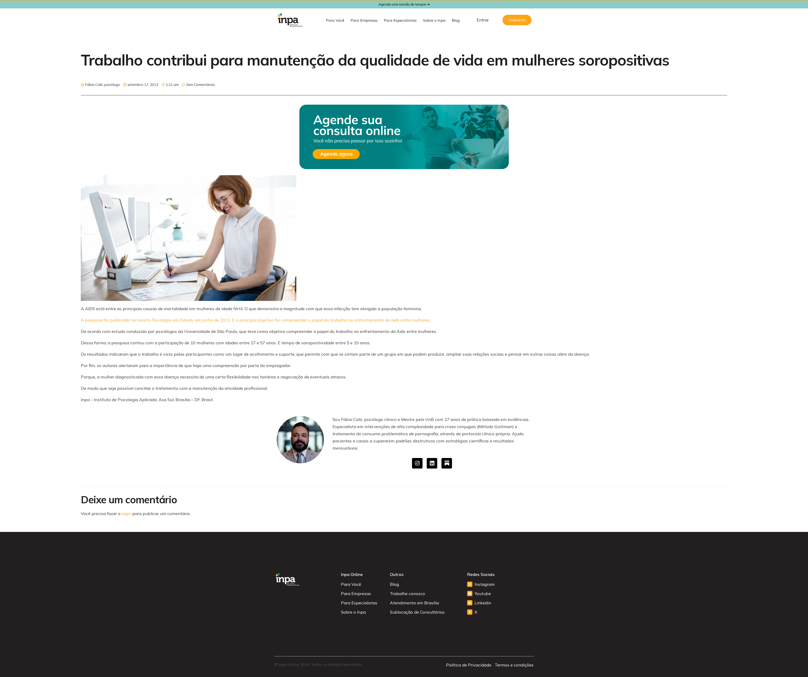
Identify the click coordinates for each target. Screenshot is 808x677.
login (126, 513)
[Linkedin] (432, 463)
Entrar (483, 20)
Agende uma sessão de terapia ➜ (404, 4)
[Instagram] (417, 463)
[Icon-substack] (446, 463)
